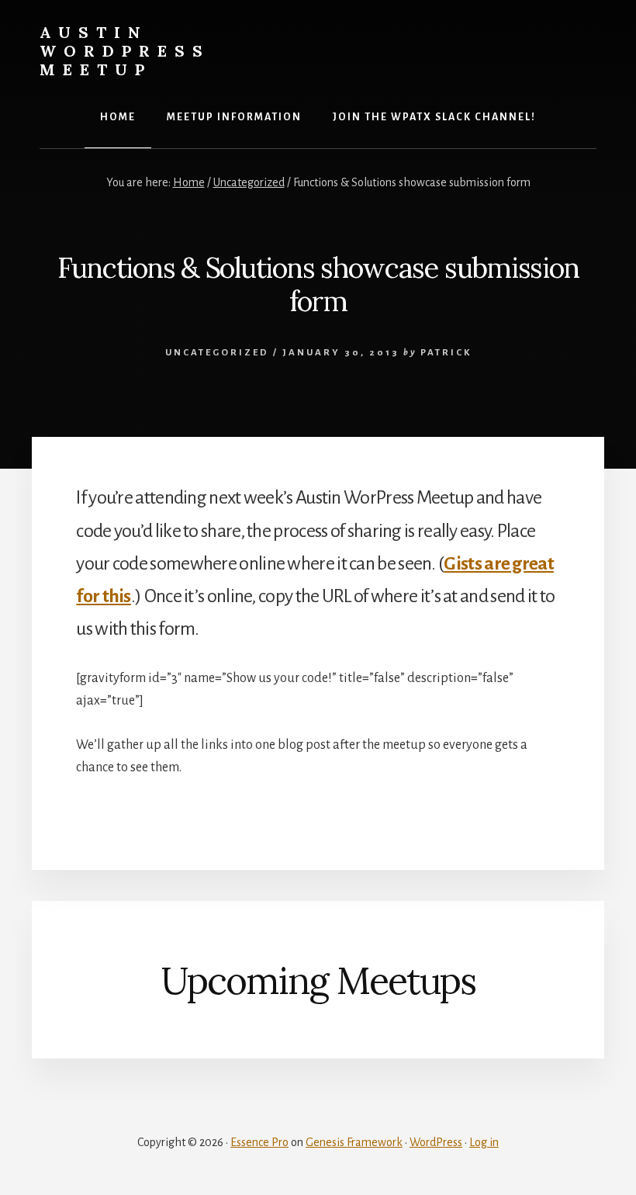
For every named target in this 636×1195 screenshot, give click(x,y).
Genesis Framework (354, 1142)
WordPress (436, 1142)
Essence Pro (259, 1142)
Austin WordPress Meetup (125, 51)
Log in (484, 1142)
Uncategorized (217, 353)
